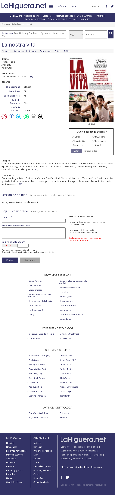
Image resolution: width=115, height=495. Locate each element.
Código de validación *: (13, 242)
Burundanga (65, 319)
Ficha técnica (45, 51)
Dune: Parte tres (36, 281)
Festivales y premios (35, 19)
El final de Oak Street (69, 333)
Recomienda (92, 446)
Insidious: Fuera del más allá (41, 333)
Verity (31, 314)
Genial (77, 137)
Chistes (79, 467)
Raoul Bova (14, 91)
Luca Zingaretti (12, 95)
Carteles (73, 19)
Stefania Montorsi (15, 109)
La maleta (64, 292)
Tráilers (99, 15)
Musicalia (13, 438)
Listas (9, 478)
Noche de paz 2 (36, 310)
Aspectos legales (88, 450)
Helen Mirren (66, 382)
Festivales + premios (43, 466)
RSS (89, 458)
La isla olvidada (35, 290)
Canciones (11, 458)
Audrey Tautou (66, 369)
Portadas (10, 474)
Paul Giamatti (35, 360)
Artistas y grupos (14, 470)
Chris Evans (65, 378)
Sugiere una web (69, 450)
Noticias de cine (31, 15)
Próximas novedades (16, 450)
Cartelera (47, 15)
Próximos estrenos (64, 15)
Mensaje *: (15, 225)
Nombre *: (7, 217)
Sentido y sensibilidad (70, 287)
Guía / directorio (14, 482)
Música (62, 6)
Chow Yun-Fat (66, 364)
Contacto (65, 446)
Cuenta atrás (34, 338)
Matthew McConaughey (39, 355)
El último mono (66, 338)
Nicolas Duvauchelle (69, 386)
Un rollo (98, 145)
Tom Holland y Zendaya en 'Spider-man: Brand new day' (32, 34)
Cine (73, 6)
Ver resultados (90, 151)
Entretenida (79, 141)
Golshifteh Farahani (38, 378)
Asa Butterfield (35, 386)
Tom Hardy (65, 395)
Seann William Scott (37, 369)
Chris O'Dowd (66, 355)
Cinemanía (5, 24)
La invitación (65, 310)
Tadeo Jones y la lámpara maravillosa (39, 295)
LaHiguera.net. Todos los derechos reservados (83, 484)
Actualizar (71, 195)
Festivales (11, 462)
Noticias (10, 443)
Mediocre (78, 145)
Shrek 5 (63, 417)
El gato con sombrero (38, 417)
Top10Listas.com (94, 467)
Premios (10, 466)
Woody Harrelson (37, 364)
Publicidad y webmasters (73, 458)
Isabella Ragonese (15, 101)
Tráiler (67, 51)
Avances (88, 15)
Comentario (19, 51)
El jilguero (64, 413)
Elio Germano (13, 86)
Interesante (100, 141)
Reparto (32, 51)
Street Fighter (66, 296)
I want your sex (35, 305)
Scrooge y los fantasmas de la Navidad (73, 282)
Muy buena (100, 137)
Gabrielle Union (36, 391)
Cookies (98, 454)
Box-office (85, 19)
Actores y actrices (56, 19)
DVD (79, 15)
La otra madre (35, 285)
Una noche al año (68, 305)
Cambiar (86, 454)
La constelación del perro (71, 314)
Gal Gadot (33, 382)
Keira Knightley (35, 373)
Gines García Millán (68, 360)
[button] (51, 6)
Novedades (11, 446)
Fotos (57, 51)
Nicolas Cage (65, 391)
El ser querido (66, 301)
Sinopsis (6, 51)
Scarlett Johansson (37, 395)
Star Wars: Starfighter (38, 413)
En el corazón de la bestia (40, 301)
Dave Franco (65, 373)
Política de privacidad (71, 454)
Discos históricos (14, 454)
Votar (76, 150)
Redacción (78, 446)
